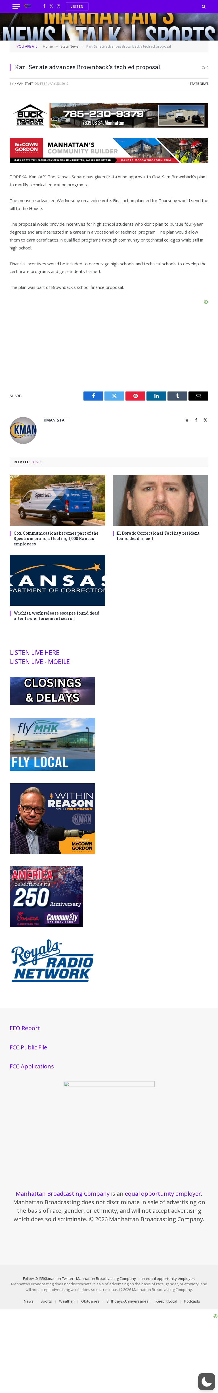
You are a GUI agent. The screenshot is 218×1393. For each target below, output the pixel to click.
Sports (46, 1301)
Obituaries (90, 1301)
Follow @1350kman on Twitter (48, 1278)
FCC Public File (28, 1047)
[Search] (203, 6)
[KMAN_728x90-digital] (109, 161)
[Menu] (16, 6)
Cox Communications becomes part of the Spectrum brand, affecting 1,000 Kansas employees (56, 538)
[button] (206, 1381)
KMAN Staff (23, 83)
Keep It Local (166, 1301)
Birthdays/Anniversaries (127, 1301)
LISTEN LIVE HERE (34, 653)
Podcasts (192, 1301)
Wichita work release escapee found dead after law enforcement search (56, 615)
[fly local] (52, 769)
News (28, 1301)
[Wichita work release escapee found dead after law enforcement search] (57, 580)
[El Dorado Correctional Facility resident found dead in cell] (160, 500)
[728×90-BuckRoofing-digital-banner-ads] (109, 126)
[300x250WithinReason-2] (52, 852)
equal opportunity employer (163, 1193)
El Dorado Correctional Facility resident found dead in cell (158, 535)
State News (199, 83)
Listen (77, 6)
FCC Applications (32, 1066)
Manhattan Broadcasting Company (63, 1193)
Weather (66, 1301)
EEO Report (25, 1028)
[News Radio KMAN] (27, 6)
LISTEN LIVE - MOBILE (40, 662)
